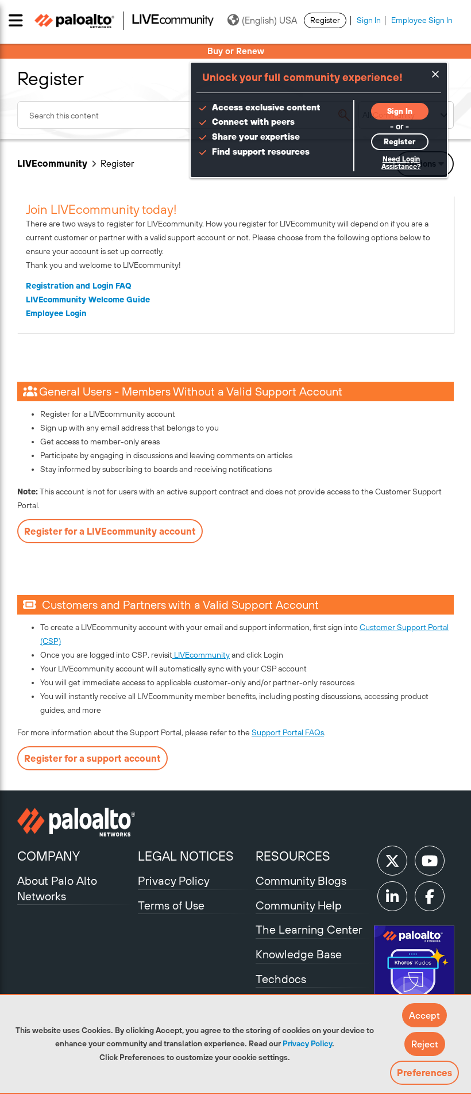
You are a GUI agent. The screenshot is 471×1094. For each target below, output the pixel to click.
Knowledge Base (299, 954)
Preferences (424, 1073)
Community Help (299, 905)
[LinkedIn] (392, 896)
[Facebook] (430, 896)
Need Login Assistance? (400, 163)
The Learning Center (309, 929)
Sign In (369, 20)
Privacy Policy (307, 1043)
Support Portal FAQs (288, 732)
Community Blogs (301, 880)
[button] (424, 1015)
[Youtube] (430, 861)
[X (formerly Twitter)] (392, 861)
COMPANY (48, 856)
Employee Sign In (422, 20)
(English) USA (269, 20)
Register (325, 20)
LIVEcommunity (52, 163)
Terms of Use (171, 905)
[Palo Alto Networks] (76, 822)
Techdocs (281, 978)
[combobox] (187, 115)
